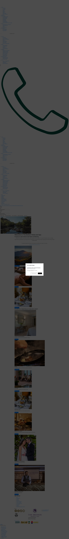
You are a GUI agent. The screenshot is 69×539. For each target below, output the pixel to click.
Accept (40, 273)
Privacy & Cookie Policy (31, 270)
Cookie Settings (34, 273)
